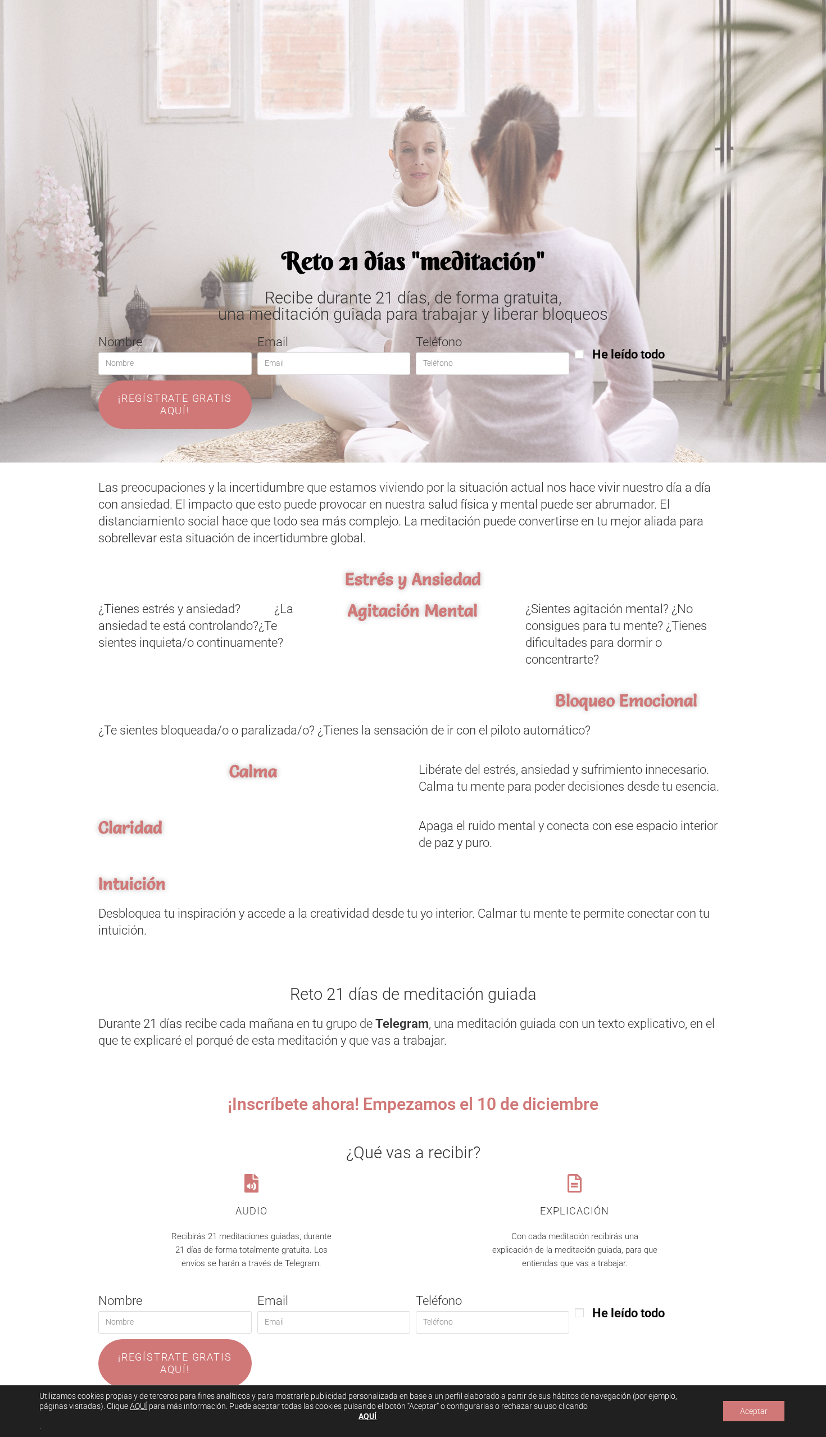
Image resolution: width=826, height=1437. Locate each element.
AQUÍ (138, 1406)
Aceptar (754, 1411)
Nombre (120, 342)
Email (272, 342)
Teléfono (439, 342)
